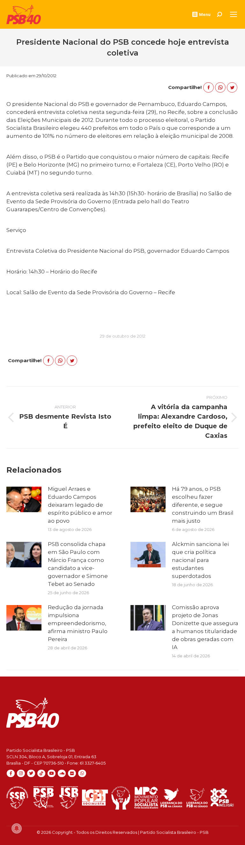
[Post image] (23, 499)
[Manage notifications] (16, 828)
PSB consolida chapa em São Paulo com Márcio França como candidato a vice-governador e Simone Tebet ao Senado (78, 564)
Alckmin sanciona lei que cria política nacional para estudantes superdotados (200, 560)
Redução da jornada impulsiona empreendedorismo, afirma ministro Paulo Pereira (78, 623)
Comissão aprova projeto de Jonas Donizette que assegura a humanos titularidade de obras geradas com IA (205, 627)
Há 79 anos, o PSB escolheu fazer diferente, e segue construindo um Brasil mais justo (203, 505)
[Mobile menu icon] (233, 14)
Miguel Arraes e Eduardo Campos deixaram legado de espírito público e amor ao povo (80, 505)
